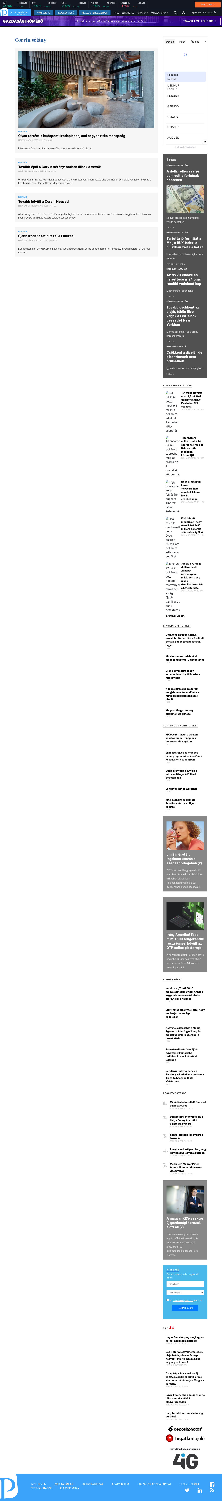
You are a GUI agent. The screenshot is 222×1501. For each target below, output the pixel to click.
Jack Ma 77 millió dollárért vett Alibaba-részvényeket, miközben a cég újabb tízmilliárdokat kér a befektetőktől (192, 575)
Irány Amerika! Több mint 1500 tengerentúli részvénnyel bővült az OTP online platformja (185, 941)
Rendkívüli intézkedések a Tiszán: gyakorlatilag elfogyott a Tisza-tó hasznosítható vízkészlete (185, 1076)
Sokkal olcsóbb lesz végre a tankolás (186, 1136)
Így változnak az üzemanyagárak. (184, 368)
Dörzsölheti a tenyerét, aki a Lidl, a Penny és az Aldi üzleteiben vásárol (186, 1120)
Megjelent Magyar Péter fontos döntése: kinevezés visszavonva (186, 1167)
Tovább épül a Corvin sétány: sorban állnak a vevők (60, 167)
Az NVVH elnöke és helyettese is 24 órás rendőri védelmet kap (184, 279)
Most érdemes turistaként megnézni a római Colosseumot (185, 658)
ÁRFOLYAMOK (208, 4)
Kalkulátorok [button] (158, 13)
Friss (116, 13)
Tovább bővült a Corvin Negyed (44, 201)
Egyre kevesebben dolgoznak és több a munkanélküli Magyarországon (185, 1398)
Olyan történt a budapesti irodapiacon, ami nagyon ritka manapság (72, 136)
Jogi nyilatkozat (92, 1484)
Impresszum (38, 1484)
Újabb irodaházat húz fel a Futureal (46, 236)
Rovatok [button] (141, 13)
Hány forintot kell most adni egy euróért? (184, 1415)
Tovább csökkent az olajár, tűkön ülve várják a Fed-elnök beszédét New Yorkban (182, 316)
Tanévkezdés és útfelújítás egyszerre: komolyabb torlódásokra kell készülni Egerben (182, 1054)
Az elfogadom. (186, 1301)
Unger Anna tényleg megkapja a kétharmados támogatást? (185, 1339)
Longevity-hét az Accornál (181, 788)
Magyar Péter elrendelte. (180, 290)
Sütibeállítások (41, 1488)
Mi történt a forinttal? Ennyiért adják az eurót (188, 1104)
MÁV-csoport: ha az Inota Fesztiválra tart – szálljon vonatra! (180, 803)
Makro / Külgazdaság (176, 269)
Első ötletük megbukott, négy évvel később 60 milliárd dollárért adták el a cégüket (192, 525)
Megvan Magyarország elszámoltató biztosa (179, 712)
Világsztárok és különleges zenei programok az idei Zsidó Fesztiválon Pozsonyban (184, 756)
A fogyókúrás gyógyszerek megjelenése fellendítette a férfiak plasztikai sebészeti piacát (182, 694)
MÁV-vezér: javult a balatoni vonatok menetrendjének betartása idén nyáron (182, 738)
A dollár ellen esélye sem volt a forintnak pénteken (182, 175)
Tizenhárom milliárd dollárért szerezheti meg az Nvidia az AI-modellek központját (192, 447)
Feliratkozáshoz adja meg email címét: (182, 1276)
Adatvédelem (120, 1484)
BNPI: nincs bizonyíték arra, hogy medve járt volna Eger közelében (185, 1013)
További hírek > (176, 616)
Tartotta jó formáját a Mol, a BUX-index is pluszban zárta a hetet (185, 242)
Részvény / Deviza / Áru (177, 165)
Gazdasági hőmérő (23, 21)
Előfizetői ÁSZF (189, 1484)
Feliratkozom (185, 1308)
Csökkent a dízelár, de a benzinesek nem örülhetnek (184, 356)
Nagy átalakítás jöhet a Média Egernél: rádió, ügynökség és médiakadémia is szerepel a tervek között (183, 1033)
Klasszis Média (69, 1488)
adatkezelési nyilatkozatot (183, 1301)
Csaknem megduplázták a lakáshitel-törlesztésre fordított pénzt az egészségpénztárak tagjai (185, 640)
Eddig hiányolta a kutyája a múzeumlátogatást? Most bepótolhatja (181, 774)
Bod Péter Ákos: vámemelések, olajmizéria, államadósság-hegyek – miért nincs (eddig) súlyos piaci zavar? (184, 1357)
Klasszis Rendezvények (94, 13)
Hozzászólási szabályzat (154, 1484)
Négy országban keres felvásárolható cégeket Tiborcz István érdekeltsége (191, 490)
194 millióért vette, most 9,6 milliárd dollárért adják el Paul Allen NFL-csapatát (192, 399)
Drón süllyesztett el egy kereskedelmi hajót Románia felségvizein (183, 674)
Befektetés (128, 13)
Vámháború (43, 13)
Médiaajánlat (64, 1484)
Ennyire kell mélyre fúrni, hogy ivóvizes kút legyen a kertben (188, 1151)
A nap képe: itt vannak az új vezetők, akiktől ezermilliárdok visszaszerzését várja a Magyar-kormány (185, 1378)
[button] (183, 12)
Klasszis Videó (66, 13)
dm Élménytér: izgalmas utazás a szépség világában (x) (184, 858)
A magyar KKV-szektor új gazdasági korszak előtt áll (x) (184, 1222)
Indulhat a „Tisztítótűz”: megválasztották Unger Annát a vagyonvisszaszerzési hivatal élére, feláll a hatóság (184, 993)
